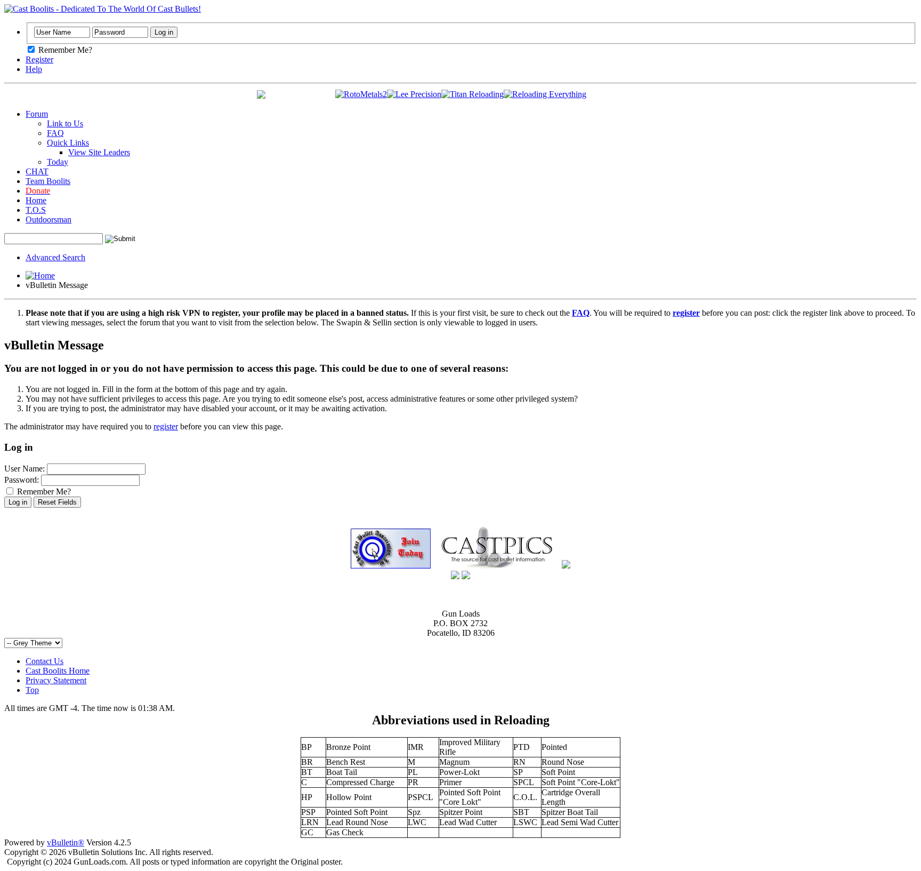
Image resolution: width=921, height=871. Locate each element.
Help (34, 69)
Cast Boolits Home (58, 670)
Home (36, 200)
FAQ (55, 133)
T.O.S (36, 209)
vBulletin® (65, 842)
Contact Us (44, 661)
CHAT (37, 171)
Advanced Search (55, 257)
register (166, 426)
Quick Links (68, 142)
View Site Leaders (99, 152)
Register (39, 59)
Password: (21, 479)
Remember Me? (64, 49)
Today (57, 161)
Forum (37, 113)
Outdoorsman (48, 219)
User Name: (24, 468)
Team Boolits (48, 181)
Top (32, 689)
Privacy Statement (56, 680)
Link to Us (65, 123)
